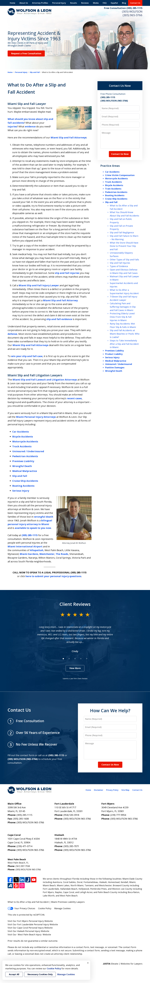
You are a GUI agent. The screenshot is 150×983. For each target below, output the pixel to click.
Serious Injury (20, 490)
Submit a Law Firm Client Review (75, 678)
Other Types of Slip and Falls (124, 259)
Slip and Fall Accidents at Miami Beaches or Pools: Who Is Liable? (124, 334)
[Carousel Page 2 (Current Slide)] (69, 659)
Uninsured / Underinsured (28, 451)
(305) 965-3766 (132, 15)
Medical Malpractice (24, 471)
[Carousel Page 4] (81, 659)
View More (75, 668)
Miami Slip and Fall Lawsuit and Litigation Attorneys (45, 379)
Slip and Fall (35, 72)
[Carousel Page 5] (87, 659)
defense (12, 333)
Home (12, 3)
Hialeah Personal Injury (28, 931)
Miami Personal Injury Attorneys (36, 416)
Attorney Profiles (40, 3)
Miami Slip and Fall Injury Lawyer (39, 285)
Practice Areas (110, 166)
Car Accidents (20, 431)
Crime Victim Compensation (120, 175)
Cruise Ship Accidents (25, 480)
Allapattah (36, 550)
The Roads (62, 554)
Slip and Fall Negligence (122, 232)
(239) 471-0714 (24, 846)
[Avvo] (10, 885)
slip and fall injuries (67, 273)
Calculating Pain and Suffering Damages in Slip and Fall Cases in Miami (123, 307)
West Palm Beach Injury (29, 934)
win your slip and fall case (27, 356)
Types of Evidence (119, 266)
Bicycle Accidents (22, 436)
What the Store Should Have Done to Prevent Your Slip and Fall (124, 246)
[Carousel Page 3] (75, 659)
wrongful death (43, 516)
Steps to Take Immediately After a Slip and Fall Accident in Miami (124, 344)
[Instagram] (22, 885)
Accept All (14, 974)
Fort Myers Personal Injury (30, 921)
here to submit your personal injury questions (53, 576)
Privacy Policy (112, 790)
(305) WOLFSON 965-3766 (30, 822)
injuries (12, 126)
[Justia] (27, 879)
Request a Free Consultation (26, 53)
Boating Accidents (23, 485)
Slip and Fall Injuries (120, 262)
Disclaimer (98, 790)
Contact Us (135, 3)
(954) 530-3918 (71, 814)
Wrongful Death (22, 466)
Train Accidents (113, 188)
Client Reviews (75, 604)
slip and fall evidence (59, 319)
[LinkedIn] (22, 879)
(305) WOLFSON (132, 11)
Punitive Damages (114, 367)
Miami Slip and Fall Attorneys (68, 137)
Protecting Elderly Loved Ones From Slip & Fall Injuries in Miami (122, 317)
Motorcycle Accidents (25, 441)
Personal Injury (59, 3)
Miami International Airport (25, 546)
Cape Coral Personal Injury (30, 927)
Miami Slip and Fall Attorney (60, 300)
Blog (124, 3)
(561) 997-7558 (22, 866)
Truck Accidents (22, 446)
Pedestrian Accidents (25, 456)
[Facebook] (10, 879)
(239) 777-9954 (118, 814)
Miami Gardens (29, 554)
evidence (30, 126)
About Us (23, 3)
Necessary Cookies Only (40, 974)
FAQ (105, 3)
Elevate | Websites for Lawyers (122, 963)
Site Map (125, 790)
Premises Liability (23, 461)
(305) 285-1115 (30, 535)
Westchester (46, 554)
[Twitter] (16, 879)
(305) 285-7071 (71, 846)
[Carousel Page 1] (63, 659)
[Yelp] (16, 885)
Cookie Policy (44, 908)
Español (114, 3)
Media (96, 3)
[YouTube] (33, 879)
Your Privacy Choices (24, 908)
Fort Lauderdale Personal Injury (33, 924)
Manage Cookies (62, 908)
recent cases (74, 398)
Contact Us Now (120, 86)
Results (73, 3)
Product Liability (114, 354)
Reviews (85, 3)
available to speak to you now (33, 528)
